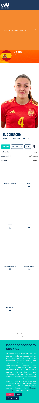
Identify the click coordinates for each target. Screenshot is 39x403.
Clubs (28, 146)
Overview (5, 146)
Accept (10, 394)
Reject (18, 394)
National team (17, 146)
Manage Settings (12, 398)
